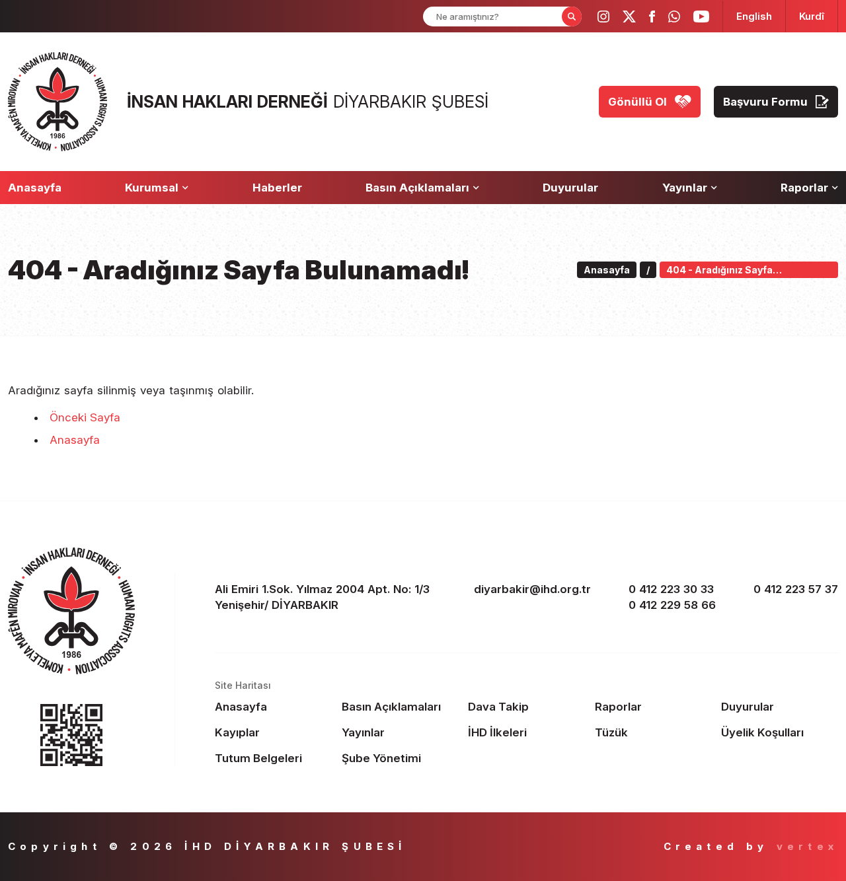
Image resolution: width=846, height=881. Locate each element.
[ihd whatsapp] (674, 16)
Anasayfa (75, 439)
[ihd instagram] (603, 16)
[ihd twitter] (629, 16)
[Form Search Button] (572, 16)
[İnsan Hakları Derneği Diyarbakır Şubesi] (57, 101)
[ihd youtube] (701, 16)
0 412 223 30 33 (671, 589)
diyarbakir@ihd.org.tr (532, 589)
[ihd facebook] (652, 16)
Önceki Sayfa (85, 417)
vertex (807, 846)
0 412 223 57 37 (795, 589)
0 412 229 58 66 (672, 605)
